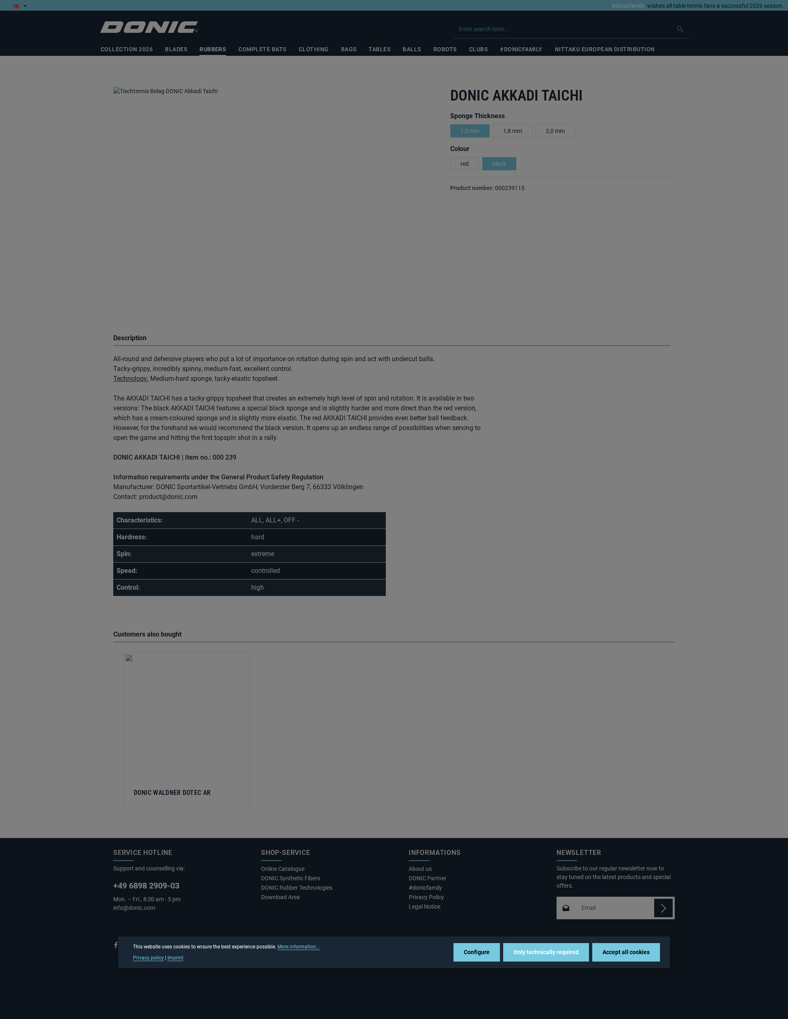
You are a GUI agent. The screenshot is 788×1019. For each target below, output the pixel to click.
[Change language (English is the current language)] (20, 6)
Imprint (175, 957)
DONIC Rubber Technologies (296, 887)
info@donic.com (134, 908)
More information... (298, 947)
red (464, 163)
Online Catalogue (283, 869)
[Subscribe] (663, 908)
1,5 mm (469, 131)
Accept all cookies (626, 952)
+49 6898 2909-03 (146, 886)
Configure (477, 952)
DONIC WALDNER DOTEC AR (172, 793)
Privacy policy (148, 957)
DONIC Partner (428, 878)
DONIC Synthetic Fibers (290, 878)
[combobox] (563, 29)
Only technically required (546, 952)
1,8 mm (512, 131)
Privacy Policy (426, 897)
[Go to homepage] (149, 27)
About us (420, 869)
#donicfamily (628, 6)
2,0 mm (555, 131)
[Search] (681, 29)
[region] (273, 201)
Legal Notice (424, 906)
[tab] (392, 338)
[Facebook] (116, 946)
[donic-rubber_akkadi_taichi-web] (273, 193)
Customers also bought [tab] (147, 634)
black (499, 163)
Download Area (280, 897)
